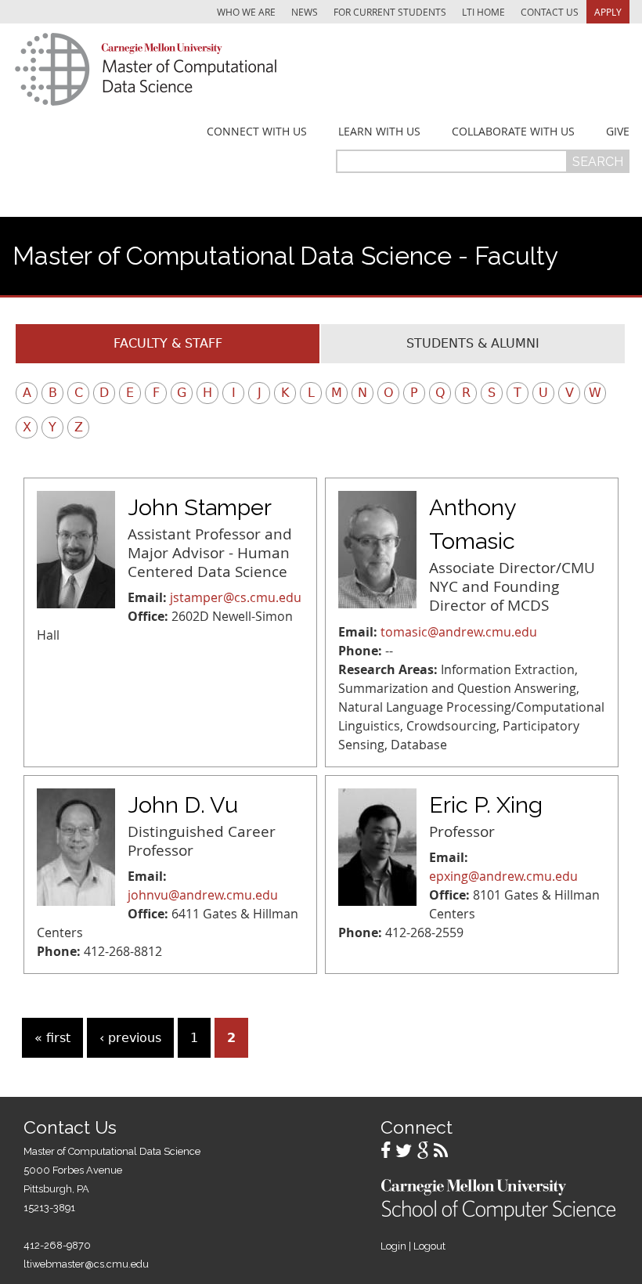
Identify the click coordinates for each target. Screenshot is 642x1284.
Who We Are (246, 11)
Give (617, 131)
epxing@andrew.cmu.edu (503, 876)
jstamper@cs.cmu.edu (235, 597)
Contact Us (550, 11)
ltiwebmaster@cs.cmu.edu (86, 1264)
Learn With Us (379, 131)
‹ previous (130, 1037)
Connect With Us (257, 131)
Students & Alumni (472, 343)
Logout (429, 1246)
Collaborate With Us (513, 131)
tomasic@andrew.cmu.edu (459, 631)
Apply (608, 11)
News (304, 11)
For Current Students (390, 11)
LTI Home (483, 11)
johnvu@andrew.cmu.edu (203, 894)
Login (393, 1246)
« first (52, 1037)
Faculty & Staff (168, 343)
